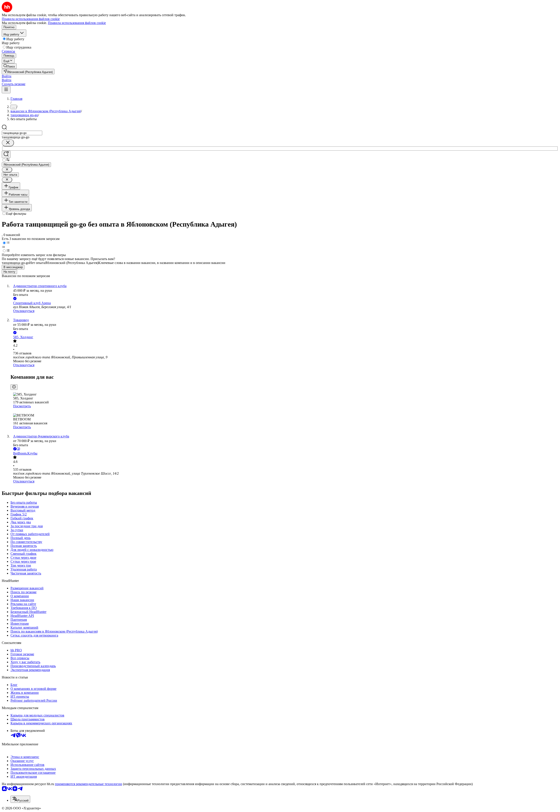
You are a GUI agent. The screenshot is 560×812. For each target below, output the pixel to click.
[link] (9, 66)
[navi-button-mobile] (6, 89)
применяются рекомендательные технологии (88, 784)
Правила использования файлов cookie (77, 23)
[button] (6, 76)
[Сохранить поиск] (6, 154)
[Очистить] (8, 142)
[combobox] (22, 133)
